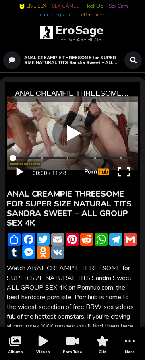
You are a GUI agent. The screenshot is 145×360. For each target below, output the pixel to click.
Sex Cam (118, 6)
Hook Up (94, 6)
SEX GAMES (65, 6)
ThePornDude (90, 15)
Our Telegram (55, 15)
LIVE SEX (36, 6)
